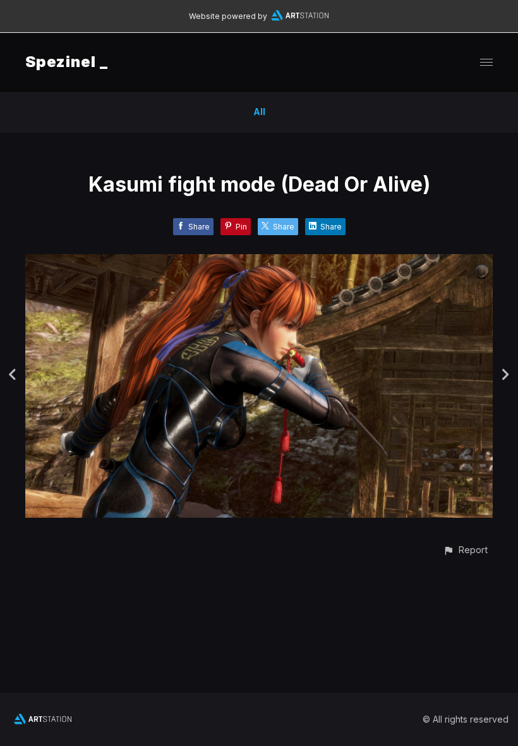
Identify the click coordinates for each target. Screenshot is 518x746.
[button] (465, 550)
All (259, 111)
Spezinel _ (66, 61)
